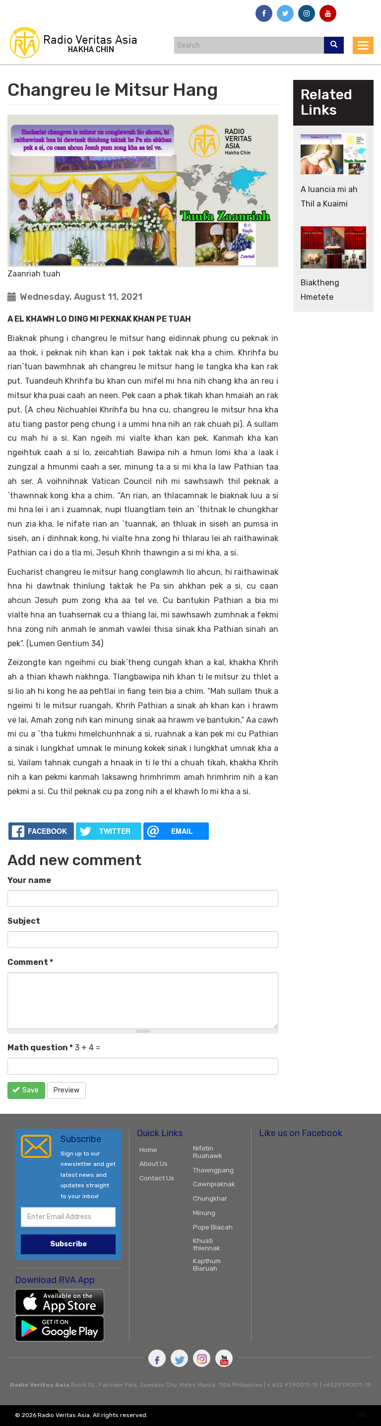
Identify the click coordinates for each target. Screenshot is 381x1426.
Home (148, 1150)
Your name (29, 880)
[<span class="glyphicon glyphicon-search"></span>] (334, 45)
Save (30, 1090)
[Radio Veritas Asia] (77, 42)
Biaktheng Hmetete (320, 290)
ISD (361, 1415)
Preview (66, 1090)
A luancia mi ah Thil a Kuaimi (329, 196)
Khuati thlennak (206, 1244)
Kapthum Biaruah (207, 1264)
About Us (153, 1163)
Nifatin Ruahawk (207, 1151)
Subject (23, 921)
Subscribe (68, 1244)
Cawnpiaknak (214, 1184)
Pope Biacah (213, 1227)
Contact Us (156, 1178)
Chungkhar (210, 1198)
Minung (204, 1213)
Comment (30, 962)
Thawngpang (213, 1170)
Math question (40, 1047)
